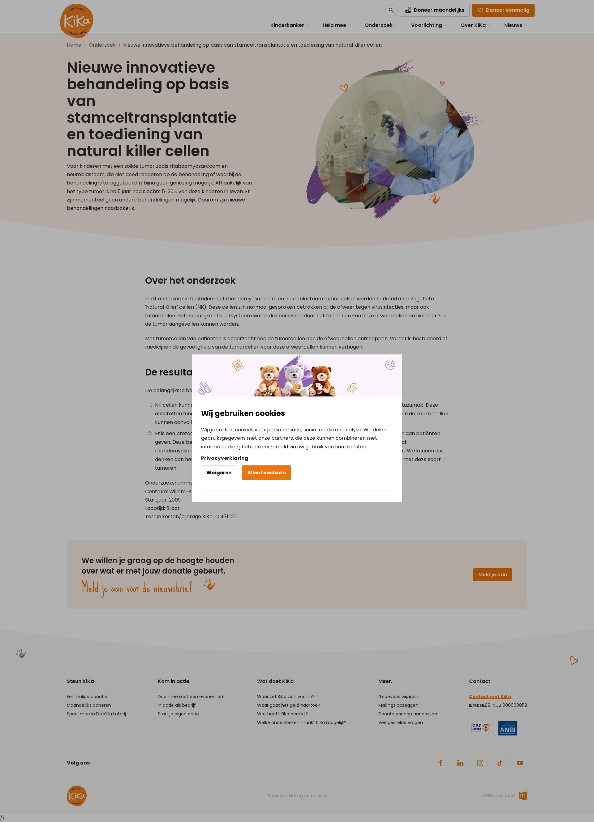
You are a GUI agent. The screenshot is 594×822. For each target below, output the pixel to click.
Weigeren (219, 472)
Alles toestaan (266, 472)
